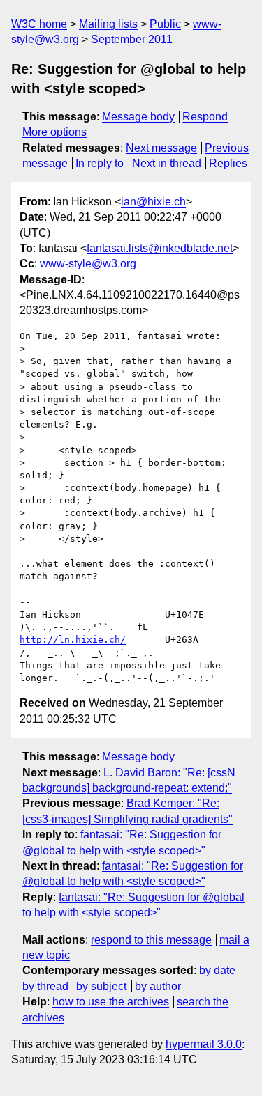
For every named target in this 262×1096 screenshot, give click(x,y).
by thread (45, 986)
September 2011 (132, 39)
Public (165, 24)
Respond (205, 117)
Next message (161, 148)
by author (158, 986)
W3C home (39, 24)
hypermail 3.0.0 (204, 1044)
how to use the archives (110, 1002)
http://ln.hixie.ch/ (73, 639)
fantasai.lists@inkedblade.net (160, 248)
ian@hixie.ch (153, 202)
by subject (101, 986)
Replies (228, 163)
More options (54, 132)
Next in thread (166, 163)
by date (217, 970)
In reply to (99, 163)
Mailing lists (108, 24)
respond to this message (151, 940)
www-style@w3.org (88, 263)
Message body (138, 117)
